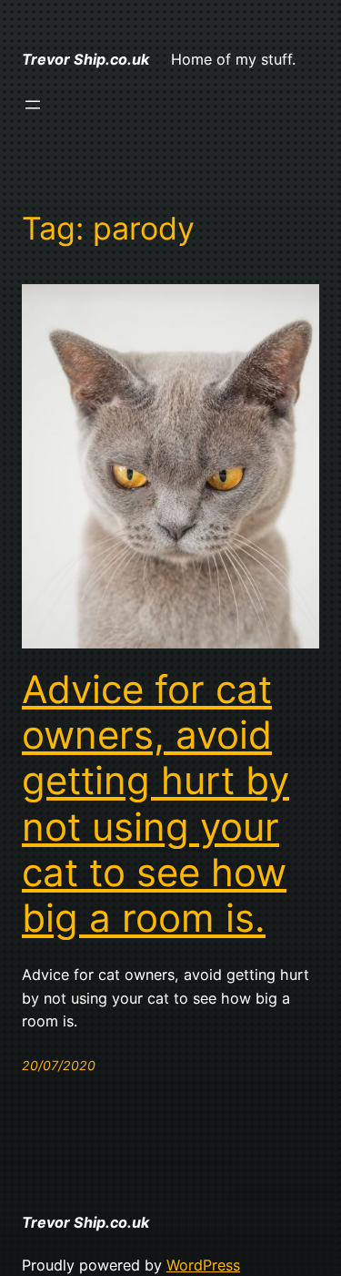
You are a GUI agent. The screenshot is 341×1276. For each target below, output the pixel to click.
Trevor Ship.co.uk (85, 59)
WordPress (203, 1265)
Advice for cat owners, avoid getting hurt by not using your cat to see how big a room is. (155, 804)
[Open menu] (33, 105)
